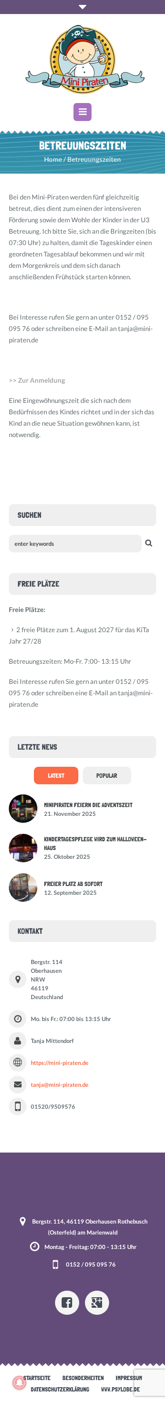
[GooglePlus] (97, 1303)
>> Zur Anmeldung (37, 380)
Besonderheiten (83, 1377)
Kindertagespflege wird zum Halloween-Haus (95, 843)
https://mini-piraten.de (59, 1062)
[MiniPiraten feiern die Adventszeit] (23, 807)
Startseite (37, 1377)
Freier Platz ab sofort (73, 883)
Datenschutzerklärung (60, 1389)
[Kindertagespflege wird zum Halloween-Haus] (23, 847)
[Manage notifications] (19, 1383)
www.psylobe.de (120, 1389)
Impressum (129, 1377)
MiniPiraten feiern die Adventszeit (88, 804)
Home (53, 159)
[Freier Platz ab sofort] (23, 886)
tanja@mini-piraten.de (59, 1084)
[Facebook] (67, 1303)
